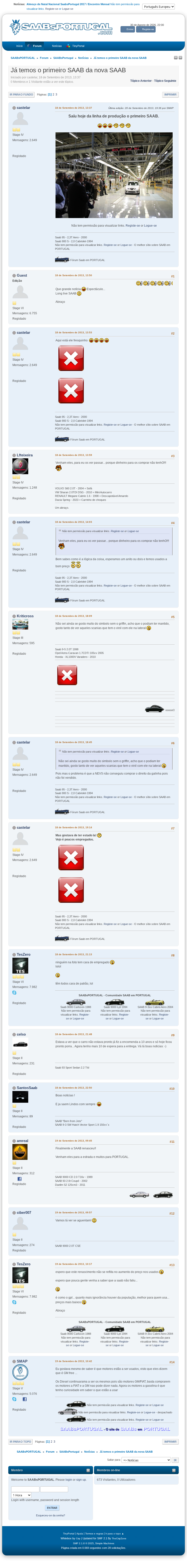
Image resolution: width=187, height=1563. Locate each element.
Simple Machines (104, 1543)
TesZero (23, 954)
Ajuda (79, 1533)
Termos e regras (94, 1533)
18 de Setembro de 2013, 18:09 (73, 616)
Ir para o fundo (21, 94)
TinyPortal (68, 1533)
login (68, 1479)
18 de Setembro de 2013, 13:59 (73, 455)
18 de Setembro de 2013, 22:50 (73, 1087)
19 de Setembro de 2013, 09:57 (73, 1212)
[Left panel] (176, 58)
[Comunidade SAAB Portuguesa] (14, 1404)
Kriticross (25, 616)
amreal (22, 1141)
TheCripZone (119, 1538)
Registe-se (51, 8)
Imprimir (170, 94)
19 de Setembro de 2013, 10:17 (73, 1264)
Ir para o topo (20, 1441)
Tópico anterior (141, 81)
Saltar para (113, 1459)
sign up (81, 1479)
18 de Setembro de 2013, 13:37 (73, 107)
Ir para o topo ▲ (114, 1533)
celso (21, 1034)
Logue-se (67, 8)
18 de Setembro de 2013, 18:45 (73, 742)
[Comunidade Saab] (14, 997)
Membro (17, 1470)
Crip (78, 1538)
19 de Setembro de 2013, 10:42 (73, 1361)
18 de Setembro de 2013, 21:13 (73, 954)
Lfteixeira (25, 455)
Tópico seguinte (165, 81)
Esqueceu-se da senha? (50, 1515)
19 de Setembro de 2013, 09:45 (73, 1140)
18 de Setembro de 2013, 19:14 (73, 827)
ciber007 (24, 1212)
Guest (22, 275)
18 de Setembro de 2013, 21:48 (73, 1034)
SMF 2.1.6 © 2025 (83, 1543)
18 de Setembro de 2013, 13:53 (73, 332)
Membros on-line (108, 1470)
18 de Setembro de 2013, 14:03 (73, 522)
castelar (23, 107)
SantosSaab (27, 1088)
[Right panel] (180, 58)
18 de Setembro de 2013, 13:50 (73, 275)
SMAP (22, 1361)
